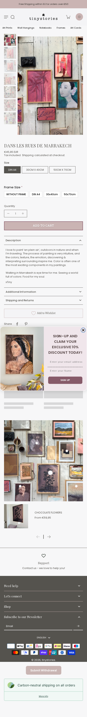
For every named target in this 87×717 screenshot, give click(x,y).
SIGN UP (65, 380)
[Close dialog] (83, 330)
